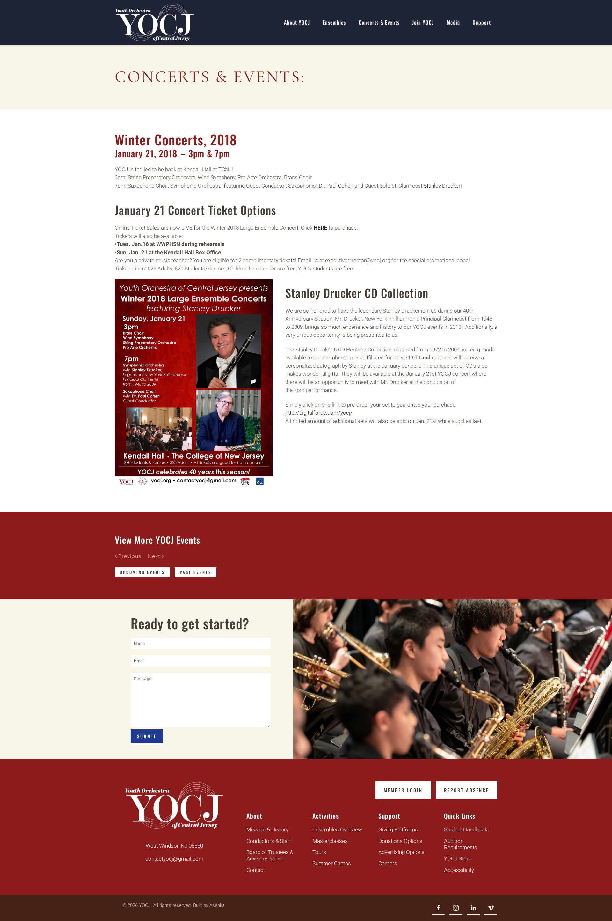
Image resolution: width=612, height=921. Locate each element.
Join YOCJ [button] (423, 22)
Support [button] (482, 22)
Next (154, 556)
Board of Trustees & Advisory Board (269, 855)
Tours (319, 852)
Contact (255, 870)
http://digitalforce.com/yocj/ (319, 412)
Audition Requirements (460, 844)
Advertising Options (401, 852)
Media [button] (453, 22)
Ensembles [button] (334, 22)
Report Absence (466, 789)
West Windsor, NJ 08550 (174, 846)
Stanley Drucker (442, 185)
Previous (130, 556)
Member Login (403, 789)
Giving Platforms (398, 829)
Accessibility (459, 870)
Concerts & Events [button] (379, 22)
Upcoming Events (142, 572)
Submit (147, 736)
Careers (387, 863)
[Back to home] (155, 22)
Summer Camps (331, 863)
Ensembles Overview (337, 829)
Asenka (217, 905)
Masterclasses (330, 841)
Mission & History (267, 829)
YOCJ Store (457, 858)
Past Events (195, 572)
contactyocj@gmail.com (174, 859)
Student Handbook (465, 829)
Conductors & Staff (268, 841)
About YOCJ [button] (297, 22)
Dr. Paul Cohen (336, 185)
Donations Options (400, 841)
